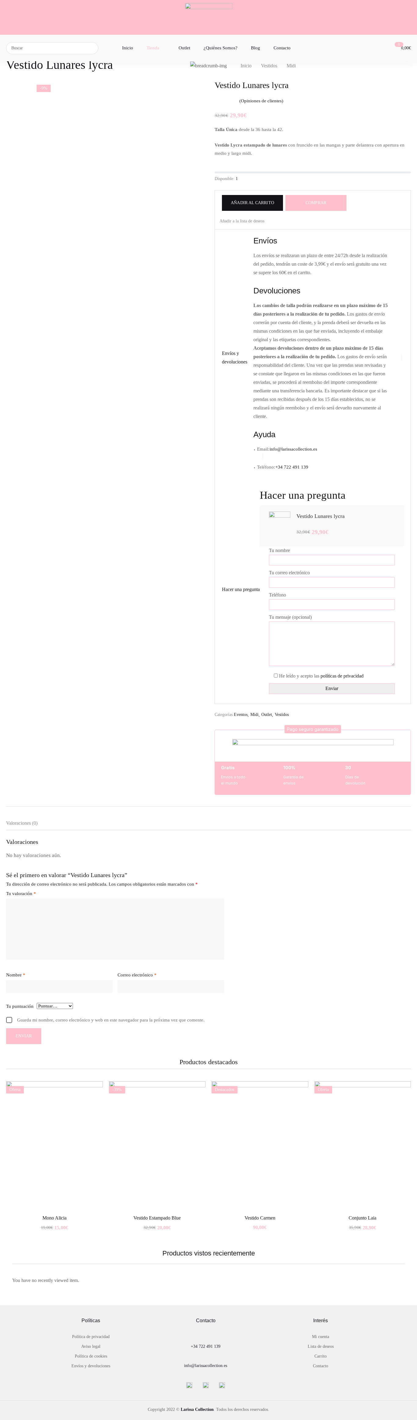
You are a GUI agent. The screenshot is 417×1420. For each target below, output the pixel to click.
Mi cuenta (320, 1336)
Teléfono (277, 594)
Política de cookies (91, 1356)
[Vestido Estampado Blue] (157, 1145)
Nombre (15, 974)
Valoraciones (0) (22, 823)
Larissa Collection (197, 1409)
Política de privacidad (91, 1336)
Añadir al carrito (252, 202)
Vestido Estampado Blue (157, 1217)
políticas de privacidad (342, 675)
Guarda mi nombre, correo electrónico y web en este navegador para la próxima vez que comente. (111, 1020)
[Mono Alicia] (54, 1145)
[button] (313, 729)
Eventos (241, 714)
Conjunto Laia (362, 1217)
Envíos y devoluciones (90, 1366)
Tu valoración (21, 893)
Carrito (320, 1356)
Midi (291, 65)
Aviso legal (90, 1346)
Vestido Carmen (260, 1217)
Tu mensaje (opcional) (290, 617)
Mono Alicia (54, 1217)
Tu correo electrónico (289, 572)
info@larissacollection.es (293, 449)
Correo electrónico (137, 974)
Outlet (266, 714)
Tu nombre (279, 550)
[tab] (28, 824)
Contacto (320, 1366)
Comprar (316, 202)
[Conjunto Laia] (362, 1145)
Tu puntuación (20, 1006)
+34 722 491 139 (205, 1346)
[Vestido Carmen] (260, 1145)
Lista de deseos (321, 1346)
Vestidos (269, 65)
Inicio (246, 65)
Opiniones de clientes (261, 100)
